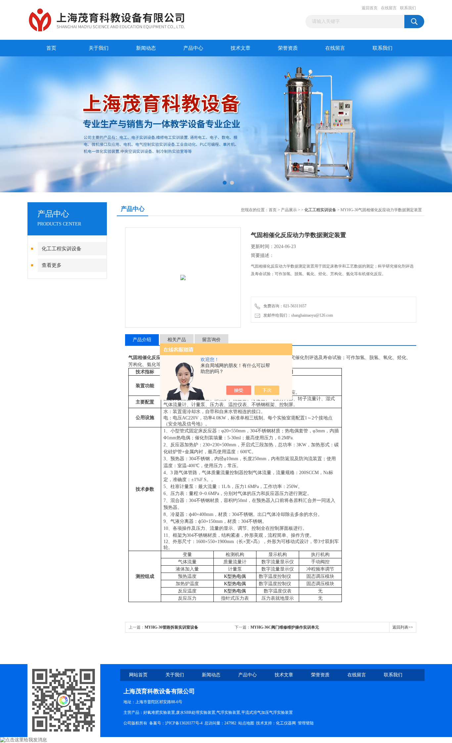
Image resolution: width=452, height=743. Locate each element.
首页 (51, 48)
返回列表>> (402, 627)
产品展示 (289, 210)
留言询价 (211, 339)
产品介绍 (142, 339)
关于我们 (99, 48)
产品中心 (193, 48)
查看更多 (52, 265)
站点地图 (246, 723)
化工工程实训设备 (61, 248)
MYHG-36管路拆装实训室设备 (171, 627)
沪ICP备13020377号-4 (184, 723)
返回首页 (370, 8)
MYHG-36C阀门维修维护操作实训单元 (284, 627)
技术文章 (240, 48)
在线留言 (389, 8)
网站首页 (138, 674)
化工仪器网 (286, 723)
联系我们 (408, 8)
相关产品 (176, 339)
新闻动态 (146, 48)
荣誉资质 (288, 48)
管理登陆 (306, 723)
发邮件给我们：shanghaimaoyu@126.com (297, 315)
